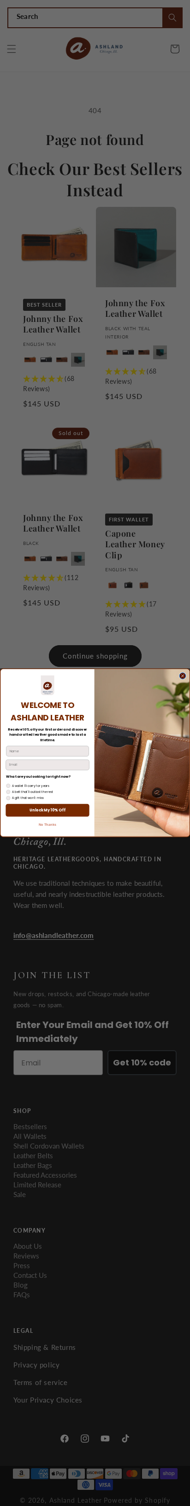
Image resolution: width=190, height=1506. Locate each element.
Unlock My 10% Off (47, 810)
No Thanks (47, 825)
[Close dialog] (182, 676)
